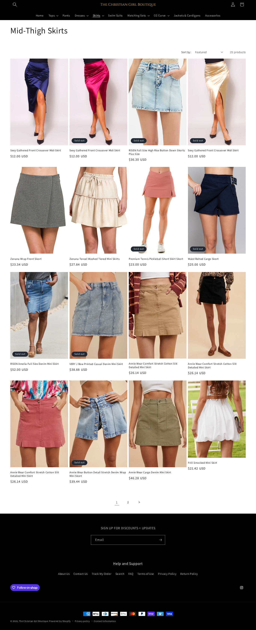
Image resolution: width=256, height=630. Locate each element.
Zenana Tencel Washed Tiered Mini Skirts (95, 259)
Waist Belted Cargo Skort (203, 259)
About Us (64, 574)
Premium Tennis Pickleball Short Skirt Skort (156, 259)
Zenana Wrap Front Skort (25, 259)
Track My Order (101, 574)
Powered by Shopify (60, 621)
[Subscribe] (160, 540)
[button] (14, 4)
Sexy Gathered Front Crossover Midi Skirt (35, 150)
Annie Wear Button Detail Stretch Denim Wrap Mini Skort (98, 474)
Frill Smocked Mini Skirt (202, 462)
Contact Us (80, 574)
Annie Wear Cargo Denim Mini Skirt (150, 472)
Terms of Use (145, 574)
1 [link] (117, 502)
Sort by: (186, 52)
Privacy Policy (167, 574)
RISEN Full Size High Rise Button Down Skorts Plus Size (157, 152)
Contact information (105, 621)
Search (119, 574)
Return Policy (189, 574)
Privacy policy (82, 621)
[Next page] (139, 502)
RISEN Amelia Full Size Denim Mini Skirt (34, 363)
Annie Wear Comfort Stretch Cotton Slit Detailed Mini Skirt (153, 365)
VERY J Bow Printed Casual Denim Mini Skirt (96, 364)
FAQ (130, 574)
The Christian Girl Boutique (33, 621)
